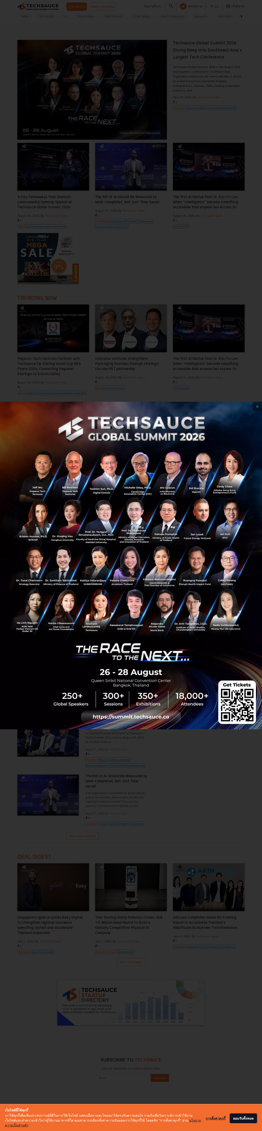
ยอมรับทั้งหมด (243, 1118)
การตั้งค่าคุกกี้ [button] (216, 1118)
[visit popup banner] (131, 565)
